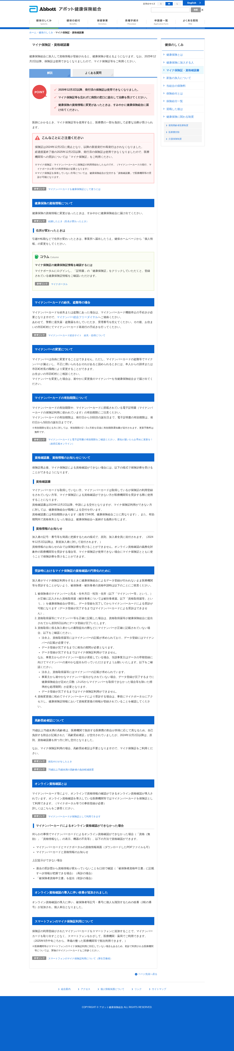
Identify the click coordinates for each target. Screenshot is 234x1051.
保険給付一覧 (174, 101)
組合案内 (66, 989)
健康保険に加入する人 (180, 62)
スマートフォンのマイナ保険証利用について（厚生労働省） (80, 958)
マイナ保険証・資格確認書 (182, 70)
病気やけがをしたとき (60, 761)
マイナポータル (59, 284)
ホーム (32, 32)
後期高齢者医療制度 (178, 125)
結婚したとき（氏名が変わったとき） (68, 221)
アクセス (85, 989)
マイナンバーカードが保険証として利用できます (74, 816)
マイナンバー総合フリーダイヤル (77, 317)
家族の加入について (178, 77)
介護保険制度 (175, 139)
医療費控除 (174, 132)
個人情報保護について (112, 989)
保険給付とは (174, 93)
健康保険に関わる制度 (180, 116)
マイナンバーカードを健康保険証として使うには (74, 189)
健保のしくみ (46, 32)
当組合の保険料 (176, 85)
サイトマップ (159, 989)
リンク (138, 989)
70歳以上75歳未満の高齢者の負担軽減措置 (71, 769)
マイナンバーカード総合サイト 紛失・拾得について (76, 335)
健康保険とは (174, 54)
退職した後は (174, 109)
